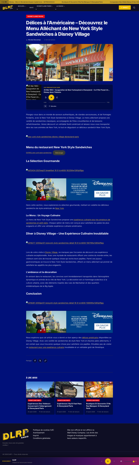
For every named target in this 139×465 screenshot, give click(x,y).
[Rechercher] (134, 7)
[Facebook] (35, 361)
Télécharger (59, 153)
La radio (59, 6)
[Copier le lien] (45, 361)
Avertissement (38, 433)
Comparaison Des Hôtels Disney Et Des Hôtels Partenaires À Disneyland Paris (111, 2)
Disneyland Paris (44, 6)
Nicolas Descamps (34, 40)
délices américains (90, 337)
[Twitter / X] (40, 361)
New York (59, 208)
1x (45, 106)
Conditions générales (41, 438)
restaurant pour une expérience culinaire (46, 347)
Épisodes (53, 106)
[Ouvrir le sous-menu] (17, 9)
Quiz (31, 7)
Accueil (21, 6)
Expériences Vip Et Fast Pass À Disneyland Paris (69, 405)
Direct (126, 7)
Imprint (36, 435)
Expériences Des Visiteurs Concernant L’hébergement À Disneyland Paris (39, 406)
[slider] (77, 102)
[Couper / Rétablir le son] (121, 461)
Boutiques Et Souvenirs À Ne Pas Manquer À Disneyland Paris (58, 2)
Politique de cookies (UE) (43, 430)
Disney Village (51, 252)
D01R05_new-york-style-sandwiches (39, 153)
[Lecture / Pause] (51, 97)
